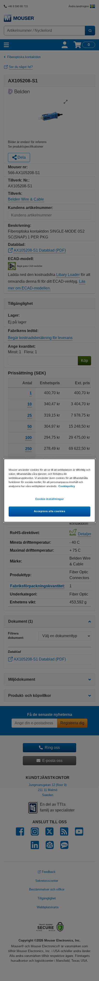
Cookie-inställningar (49, 499)
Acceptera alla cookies (49, 511)
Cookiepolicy (66, 486)
